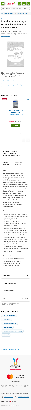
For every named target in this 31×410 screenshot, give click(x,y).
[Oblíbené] (19, 3)
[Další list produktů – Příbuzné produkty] (28, 140)
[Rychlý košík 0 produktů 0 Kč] (28, 3)
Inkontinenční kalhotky (9, 323)
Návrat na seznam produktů (11, 349)
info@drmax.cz (8, 397)
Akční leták (6, 335)
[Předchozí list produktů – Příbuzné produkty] (23, 140)
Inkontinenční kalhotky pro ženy (12, 331)
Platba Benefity (7, 327)
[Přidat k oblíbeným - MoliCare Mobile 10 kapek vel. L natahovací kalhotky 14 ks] (28, 99)
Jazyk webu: (4, 401)
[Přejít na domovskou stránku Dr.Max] (10, 3)
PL (13, 405)
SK (11, 405)
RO (16, 405)
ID (1, 18)
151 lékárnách (23, 129)
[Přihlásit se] (24, 3)
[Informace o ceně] (20, 121)
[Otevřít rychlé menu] (2, 3)
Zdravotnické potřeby (9, 315)
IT (18, 405)
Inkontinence (7, 319)
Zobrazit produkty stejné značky (12, 85)
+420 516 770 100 (23, 397)
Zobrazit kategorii (8, 80)
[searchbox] (15, 8)
